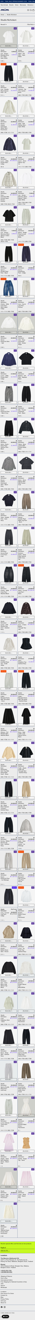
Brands (11, 5)
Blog (2, 1297)
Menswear (23, 5)
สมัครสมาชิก (4, 1250)
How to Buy (4, 1278)
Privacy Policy (5, 1299)
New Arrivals (4, 5)
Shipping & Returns (6, 1276)
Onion (16, 5)
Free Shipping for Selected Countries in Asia (14, 1282)
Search (3, 1285)
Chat (6, 1316)
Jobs (2, 1283)
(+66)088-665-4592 (6, 1272)
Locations (3, 1291)
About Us (3, 1302)
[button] (31, 10)
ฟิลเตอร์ (3, 24)
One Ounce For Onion (7, 1293)
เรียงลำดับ (30, 24)
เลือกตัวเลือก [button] (8, 45)
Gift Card (3, 1301)
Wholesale (4, 1287)
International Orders (7, 1280)
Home (2, 14)
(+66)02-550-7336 (6, 1270)
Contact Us (4, 1295)
